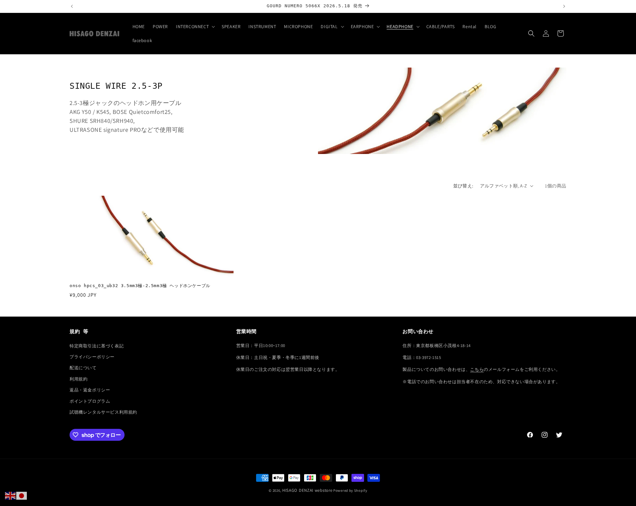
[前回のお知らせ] (72, 6)
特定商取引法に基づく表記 (97, 346)
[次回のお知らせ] (564, 6)
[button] (195, 26)
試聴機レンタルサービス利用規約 (103, 412)
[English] (10, 495)
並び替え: (463, 186)
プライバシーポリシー (92, 357)
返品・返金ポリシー (90, 390)
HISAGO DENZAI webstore (307, 490)
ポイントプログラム (90, 401)
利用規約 (78, 379)
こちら (477, 369)
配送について (83, 368)
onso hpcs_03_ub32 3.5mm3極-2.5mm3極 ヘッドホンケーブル (140, 285)
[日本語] (21, 495)
